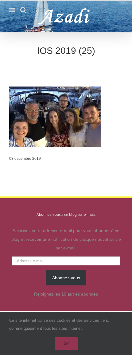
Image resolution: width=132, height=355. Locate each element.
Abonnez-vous (66, 277)
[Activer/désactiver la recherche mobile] (23, 10)
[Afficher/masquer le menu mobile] (12, 10)
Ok (66, 343)
